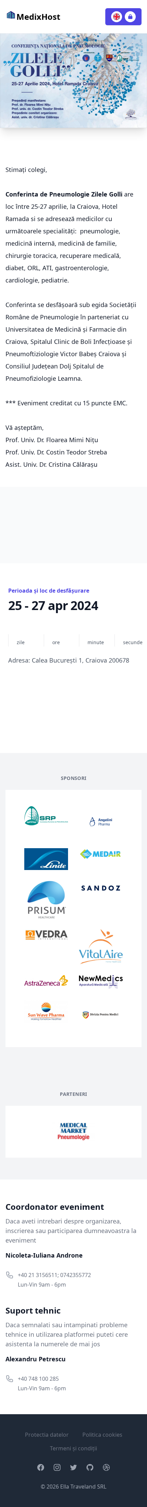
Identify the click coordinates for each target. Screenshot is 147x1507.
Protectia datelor (47, 1434)
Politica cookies (102, 1434)
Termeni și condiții (73, 1448)
